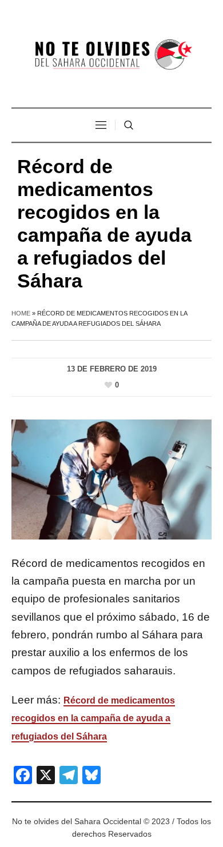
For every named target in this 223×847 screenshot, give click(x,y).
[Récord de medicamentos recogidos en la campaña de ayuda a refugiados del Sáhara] (111, 479)
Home (20, 313)
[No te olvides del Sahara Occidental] (111, 55)
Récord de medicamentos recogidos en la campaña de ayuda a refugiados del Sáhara (93, 718)
